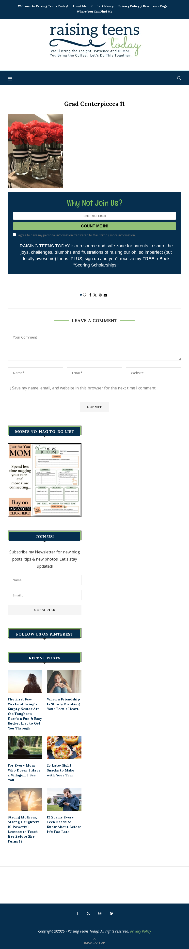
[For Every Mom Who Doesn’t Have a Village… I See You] (25, 747)
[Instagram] (99, 913)
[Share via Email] (105, 295)
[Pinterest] (111, 913)
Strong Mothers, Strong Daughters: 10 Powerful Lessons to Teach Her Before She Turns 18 (24, 829)
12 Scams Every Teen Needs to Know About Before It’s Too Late (64, 824)
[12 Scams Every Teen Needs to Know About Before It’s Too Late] (64, 799)
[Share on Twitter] (95, 295)
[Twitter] (88, 913)
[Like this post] (84, 295)
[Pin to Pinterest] (100, 295)
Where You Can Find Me (94, 11)
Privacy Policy (140, 931)
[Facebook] (77, 913)
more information (122, 235)
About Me (80, 6)
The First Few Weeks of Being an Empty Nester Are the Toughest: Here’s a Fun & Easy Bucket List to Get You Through (25, 713)
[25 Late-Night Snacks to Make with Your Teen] (64, 747)
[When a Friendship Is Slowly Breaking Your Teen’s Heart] (64, 681)
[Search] (178, 78)
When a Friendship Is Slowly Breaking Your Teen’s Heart (63, 704)
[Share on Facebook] (90, 295)
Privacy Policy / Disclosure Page (143, 6)
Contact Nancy (102, 6)
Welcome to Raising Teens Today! (43, 6)
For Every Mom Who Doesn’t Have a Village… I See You (24, 772)
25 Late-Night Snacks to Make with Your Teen (60, 770)
